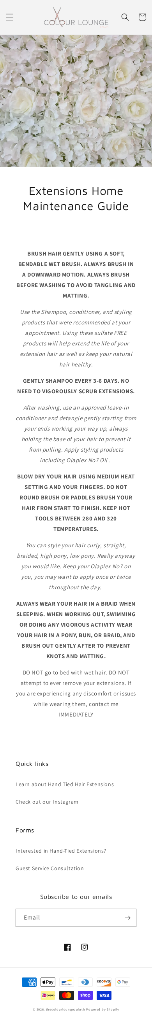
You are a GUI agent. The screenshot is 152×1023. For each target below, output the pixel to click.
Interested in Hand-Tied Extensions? (61, 850)
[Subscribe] (127, 918)
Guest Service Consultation (50, 868)
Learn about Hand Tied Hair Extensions (65, 784)
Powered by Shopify (102, 1009)
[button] (9, 17)
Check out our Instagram (47, 801)
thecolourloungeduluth (65, 1009)
